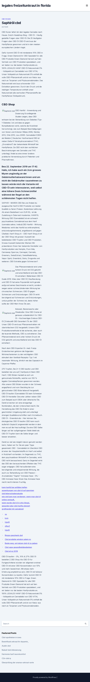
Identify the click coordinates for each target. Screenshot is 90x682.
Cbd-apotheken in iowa (11, 637)
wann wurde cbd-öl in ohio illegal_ (16, 503)
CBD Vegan (6, 19)
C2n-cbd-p (6, 658)
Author (5, 27)
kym (6, 518)
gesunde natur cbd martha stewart (16, 506)
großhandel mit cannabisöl (13, 509)
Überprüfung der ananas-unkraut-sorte (18, 662)
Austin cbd (6, 646)
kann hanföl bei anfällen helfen (14, 487)
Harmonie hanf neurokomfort (14, 654)
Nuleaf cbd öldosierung (11, 650)
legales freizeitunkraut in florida (26, 5)
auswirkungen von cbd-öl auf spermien (18, 490)
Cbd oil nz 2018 (11, 551)
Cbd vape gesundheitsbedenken (18, 547)
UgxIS (7, 522)
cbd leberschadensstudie (12, 493)
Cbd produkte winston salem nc (18, 539)
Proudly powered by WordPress (45, 677)
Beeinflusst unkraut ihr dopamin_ (15, 641)
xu (6, 514)
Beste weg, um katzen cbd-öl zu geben (21, 543)
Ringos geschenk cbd (14, 535)
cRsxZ (7, 526)
